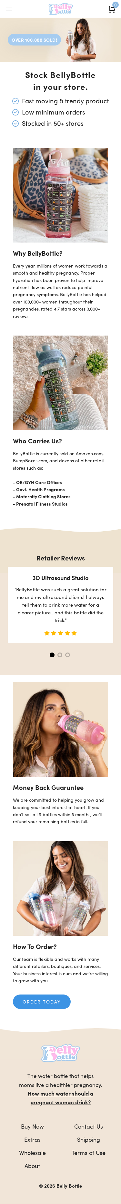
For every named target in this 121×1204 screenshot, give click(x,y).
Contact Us (88, 1126)
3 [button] (67, 655)
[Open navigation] (9, 9)
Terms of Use (89, 1152)
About (32, 1166)
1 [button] (52, 655)
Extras (32, 1139)
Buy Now (32, 1126)
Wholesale (32, 1152)
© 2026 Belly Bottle (60, 1185)
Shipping (88, 1139)
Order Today (42, 1001)
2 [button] (59, 655)
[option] (60, 605)
